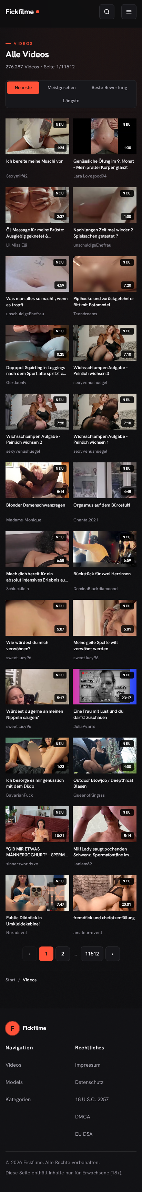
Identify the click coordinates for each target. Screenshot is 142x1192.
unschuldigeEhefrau (92, 245)
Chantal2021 (85, 520)
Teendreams (85, 314)
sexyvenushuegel (90, 382)
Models (14, 1082)
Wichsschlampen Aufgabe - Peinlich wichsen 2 (33, 439)
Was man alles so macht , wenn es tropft (36, 302)
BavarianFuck (19, 795)
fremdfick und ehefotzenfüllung (104, 918)
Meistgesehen (62, 87)
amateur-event (87, 932)
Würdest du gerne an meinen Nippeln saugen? (34, 714)
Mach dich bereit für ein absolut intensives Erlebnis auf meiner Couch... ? (36, 577)
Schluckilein (17, 589)
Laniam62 (82, 864)
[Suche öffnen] (106, 11)
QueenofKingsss (89, 795)
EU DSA (84, 1134)
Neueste (23, 87)
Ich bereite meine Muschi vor (34, 161)
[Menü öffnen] (128, 11)
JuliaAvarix (84, 726)
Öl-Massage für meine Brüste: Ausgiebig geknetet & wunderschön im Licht (35, 233)
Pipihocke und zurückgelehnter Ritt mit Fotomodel (103, 302)
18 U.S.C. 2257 (92, 1099)
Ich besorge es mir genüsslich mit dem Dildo (34, 783)
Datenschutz (89, 1082)
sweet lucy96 (18, 658)
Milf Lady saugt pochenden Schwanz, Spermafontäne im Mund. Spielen (101, 852)
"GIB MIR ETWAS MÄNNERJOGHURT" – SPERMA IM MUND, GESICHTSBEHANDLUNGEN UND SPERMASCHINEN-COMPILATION (37, 852)
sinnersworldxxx (22, 864)
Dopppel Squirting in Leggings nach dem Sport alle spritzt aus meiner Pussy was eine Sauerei (37, 371)
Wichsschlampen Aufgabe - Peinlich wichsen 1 (100, 439)
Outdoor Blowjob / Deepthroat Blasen (103, 783)
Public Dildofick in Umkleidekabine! (23, 921)
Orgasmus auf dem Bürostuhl (101, 505)
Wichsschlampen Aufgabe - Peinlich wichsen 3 (100, 371)
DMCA (82, 1116)
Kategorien (18, 1099)
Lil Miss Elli (16, 245)
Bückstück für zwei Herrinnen (102, 574)
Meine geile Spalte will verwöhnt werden (95, 646)
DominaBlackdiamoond (95, 589)
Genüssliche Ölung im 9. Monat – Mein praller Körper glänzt (103, 164)
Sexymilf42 (17, 176)
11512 (92, 953)
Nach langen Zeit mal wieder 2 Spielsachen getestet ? (103, 233)
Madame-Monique (23, 520)
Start (11, 980)
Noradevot (16, 932)
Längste (71, 100)
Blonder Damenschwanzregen (35, 505)
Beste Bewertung (109, 87)
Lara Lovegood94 (89, 176)
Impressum (87, 1064)
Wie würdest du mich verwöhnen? (27, 646)
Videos (13, 1064)
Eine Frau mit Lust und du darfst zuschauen (98, 714)
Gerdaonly (16, 382)
